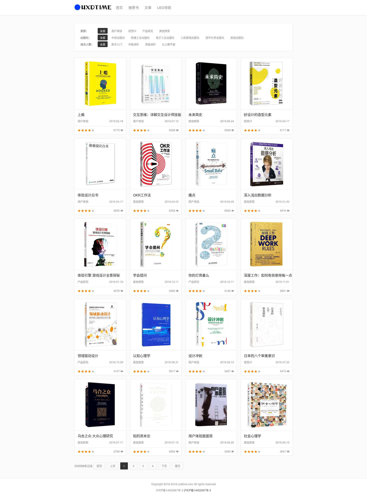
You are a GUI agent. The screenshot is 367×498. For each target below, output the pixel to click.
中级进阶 (133, 44)
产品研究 (147, 31)
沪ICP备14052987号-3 (197, 490)
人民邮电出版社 (190, 37)
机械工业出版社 (140, 37)
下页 (164, 466)
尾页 (177, 466)
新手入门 (116, 44)
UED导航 (164, 7)
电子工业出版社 (165, 37)
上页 (112, 466)
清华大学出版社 (214, 37)
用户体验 (116, 31)
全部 (102, 31)
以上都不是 (168, 44)
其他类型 (164, 31)
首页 (119, 7)
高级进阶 (150, 44)
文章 (148, 7)
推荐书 (133, 7)
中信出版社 (118, 37)
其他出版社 (237, 37)
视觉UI (132, 31)
